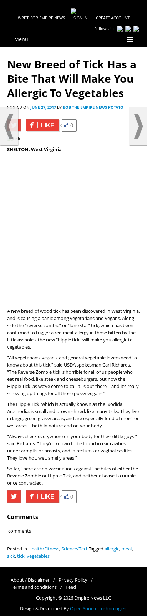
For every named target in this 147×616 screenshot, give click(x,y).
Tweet (14, 496)
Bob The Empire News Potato (93, 107)
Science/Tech (75, 549)
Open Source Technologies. (98, 609)
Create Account (113, 17)
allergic (112, 549)
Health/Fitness (43, 549)
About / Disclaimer (30, 580)
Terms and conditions (34, 587)
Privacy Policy (73, 580)
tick (21, 556)
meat (126, 549)
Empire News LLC (92, 598)
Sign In (80, 17)
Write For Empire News (41, 17)
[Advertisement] (73, 230)
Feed (71, 587)
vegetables (38, 556)
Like (40, 125)
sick (11, 556)
